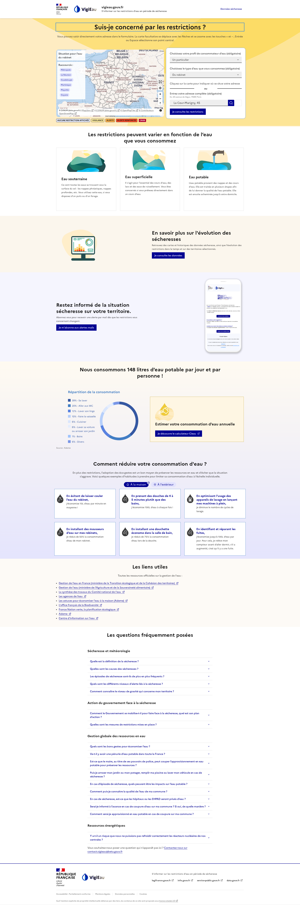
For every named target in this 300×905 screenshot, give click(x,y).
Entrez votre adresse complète (196, 93)
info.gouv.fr (185, 880)
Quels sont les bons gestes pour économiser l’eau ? (120, 746)
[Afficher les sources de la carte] (160, 110)
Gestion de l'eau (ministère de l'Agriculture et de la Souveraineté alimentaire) (104, 587)
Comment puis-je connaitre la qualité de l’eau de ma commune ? (128, 791)
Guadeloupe (66, 80)
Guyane (64, 95)
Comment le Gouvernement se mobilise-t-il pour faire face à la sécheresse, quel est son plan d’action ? (144, 715)
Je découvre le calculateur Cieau (177, 434)
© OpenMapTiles (127, 110)
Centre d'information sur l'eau (77, 618)
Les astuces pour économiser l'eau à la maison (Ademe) (91, 600)
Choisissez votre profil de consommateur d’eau (205, 53)
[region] (110, 83)
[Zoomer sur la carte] (160, 94)
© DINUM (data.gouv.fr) (106, 110)
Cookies (143, 894)
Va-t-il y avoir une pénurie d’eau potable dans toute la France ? (127, 754)
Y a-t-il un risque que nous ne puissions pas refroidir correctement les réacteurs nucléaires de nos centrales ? (147, 837)
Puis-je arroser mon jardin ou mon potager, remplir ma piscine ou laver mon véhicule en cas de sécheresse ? (146, 774)
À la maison (138, 485)
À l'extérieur (166, 485)
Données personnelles (125, 894)
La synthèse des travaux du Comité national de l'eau (90, 592)
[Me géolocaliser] (238, 103)
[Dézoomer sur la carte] (160, 98)
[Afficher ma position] (160, 88)
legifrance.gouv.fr (161, 880)
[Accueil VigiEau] (93, 877)
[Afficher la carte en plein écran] (160, 82)
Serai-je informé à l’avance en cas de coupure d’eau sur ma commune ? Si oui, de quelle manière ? (148, 806)
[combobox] (199, 103)
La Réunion (66, 75)
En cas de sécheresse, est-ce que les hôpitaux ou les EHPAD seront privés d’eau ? (138, 799)
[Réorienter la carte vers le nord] (160, 103)
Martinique (66, 85)
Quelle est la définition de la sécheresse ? (114, 661)
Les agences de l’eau (71, 596)
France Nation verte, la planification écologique (87, 609)
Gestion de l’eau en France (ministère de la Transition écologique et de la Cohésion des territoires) (117, 583)
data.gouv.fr (235, 880)
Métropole (66, 70)
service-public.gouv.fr (208, 880)
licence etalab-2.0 (167, 901)
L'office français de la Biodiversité (78, 605)
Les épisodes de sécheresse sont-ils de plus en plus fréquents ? (127, 676)
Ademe (65, 614)
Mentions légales (103, 894)
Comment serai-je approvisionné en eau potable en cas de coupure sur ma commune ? (142, 814)
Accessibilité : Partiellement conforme (73, 894)
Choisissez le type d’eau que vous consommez (205, 68)
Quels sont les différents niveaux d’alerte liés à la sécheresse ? (126, 684)
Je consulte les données (168, 255)
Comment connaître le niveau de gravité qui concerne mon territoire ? (132, 691)
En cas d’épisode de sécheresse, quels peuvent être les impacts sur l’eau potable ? (138, 784)
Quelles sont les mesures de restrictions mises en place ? (123, 724)
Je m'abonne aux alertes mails (76, 327)
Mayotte (65, 90)
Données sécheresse (231, 9)
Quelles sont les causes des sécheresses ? (114, 669)
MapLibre (86, 110)
